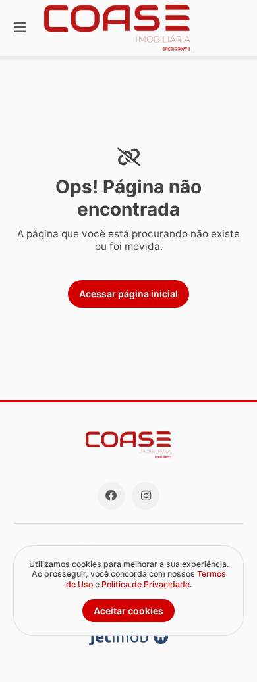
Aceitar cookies (128, 610)
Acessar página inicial (128, 293)
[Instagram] (145, 496)
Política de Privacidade (145, 584)
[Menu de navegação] (20, 28)
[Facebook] (111, 496)
